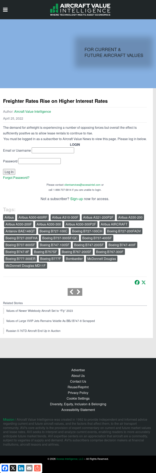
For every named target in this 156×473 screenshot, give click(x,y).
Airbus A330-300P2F (81, 224)
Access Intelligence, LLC (69, 458)
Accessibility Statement (78, 409)
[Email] (29, 468)
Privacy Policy (78, 392)
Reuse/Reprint (78, 387)
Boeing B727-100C (53, 231)
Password (10, 161)
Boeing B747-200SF (89, 244)
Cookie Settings (78, 398)
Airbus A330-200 (130, 217)
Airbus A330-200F (18, 224)
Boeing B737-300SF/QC (60, 238)
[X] (143, 282)
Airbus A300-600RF (32, 217)
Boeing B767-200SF (76, 251)
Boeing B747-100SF (54, 244)
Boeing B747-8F (17, 251)
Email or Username (17, 150)
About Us (78, 375)
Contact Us (78, 381)
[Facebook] (137, 282)
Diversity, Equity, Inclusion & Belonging (78, 404)
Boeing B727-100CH (87, 231)
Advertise (78, 370)
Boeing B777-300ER (20, 258)
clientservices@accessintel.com (82, 185)
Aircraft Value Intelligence (32, 111)
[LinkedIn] (21, 468)
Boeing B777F (50, 258)
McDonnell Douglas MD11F (25, 265)
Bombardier (74, 258)
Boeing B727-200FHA (21, 238)
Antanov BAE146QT (20, 231)
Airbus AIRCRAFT (114, 224)
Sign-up (76, 198)
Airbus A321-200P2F (98, 217)
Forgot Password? (16, 177)
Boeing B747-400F (122, 244)
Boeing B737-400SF (97, 238)
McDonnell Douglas (101, 258)
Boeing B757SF (45, 251)
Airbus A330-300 (49, 224)
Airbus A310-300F (65, 217)
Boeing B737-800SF (20, 244)
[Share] (37, 468)
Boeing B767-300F (110, 251)
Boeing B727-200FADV (124, 231)
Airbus (9, 217)
